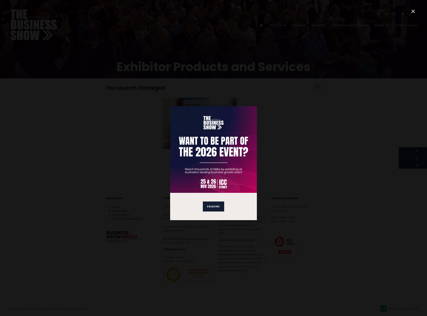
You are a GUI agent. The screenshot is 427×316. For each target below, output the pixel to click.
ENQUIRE (213, 206)
